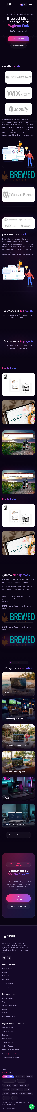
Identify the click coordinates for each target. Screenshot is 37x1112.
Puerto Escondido (26, 1093)
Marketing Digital (7, 968)
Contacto (5, 1013)
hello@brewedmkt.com (18, 906)
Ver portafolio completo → (18, 835)
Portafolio (5, 979)
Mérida (6, 1093)
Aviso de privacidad (8, 987)
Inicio (5, 14)
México (7, 1072)
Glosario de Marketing (9, 1005)
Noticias (4, 1009)
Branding (5, 972)
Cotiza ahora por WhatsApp (18, 898)
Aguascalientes (17, 1089)
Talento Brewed (7, 983)
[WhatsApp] (32, 1107)
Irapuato (6, 1089)
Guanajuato (23, 1085)
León (15, 1085)
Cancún (29, 1076)
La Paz (15, 1098)
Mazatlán (14, 1093)
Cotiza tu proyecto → (18, 39)
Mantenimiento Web (8, 1016)
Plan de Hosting (7, 998)
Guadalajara (20, 1076)
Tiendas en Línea (7, 1031)
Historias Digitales (8, 976)
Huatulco (6, 1098)
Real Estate (6, 1035)
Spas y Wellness (7, 1028)
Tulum (27, 1089)
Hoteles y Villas (7, 1039)
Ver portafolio (18, 46)
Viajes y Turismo (7, 1046)
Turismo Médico (7, 1042)
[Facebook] (4, 958)
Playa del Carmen (9, 1081)
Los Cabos (21, 1081)
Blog (3, 1002)
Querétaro (7, 1085)
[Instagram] (9, 958)
